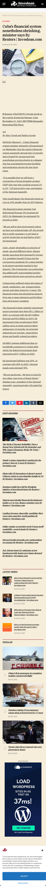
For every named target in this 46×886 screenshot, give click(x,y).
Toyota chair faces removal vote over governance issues (25, 748)
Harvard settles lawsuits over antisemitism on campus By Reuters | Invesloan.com (22, 541)
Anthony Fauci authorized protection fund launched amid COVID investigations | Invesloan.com (28, 597)
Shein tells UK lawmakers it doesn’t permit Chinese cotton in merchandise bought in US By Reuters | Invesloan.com (22, 476)
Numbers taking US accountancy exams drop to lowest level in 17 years (25, 711)
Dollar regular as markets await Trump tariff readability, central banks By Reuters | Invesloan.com (22, 529)
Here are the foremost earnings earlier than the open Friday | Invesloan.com (26, 627)
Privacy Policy (23, 883)
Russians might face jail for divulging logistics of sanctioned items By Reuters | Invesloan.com (21, 490)
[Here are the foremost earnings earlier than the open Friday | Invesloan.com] (7, 627)
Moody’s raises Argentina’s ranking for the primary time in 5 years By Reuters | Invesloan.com (21, 463)
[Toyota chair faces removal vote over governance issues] (23, 732)
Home (4, 15)
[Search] (42, 4)
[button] (42, 850)
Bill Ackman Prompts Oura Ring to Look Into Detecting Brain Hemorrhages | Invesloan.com (27, 612)
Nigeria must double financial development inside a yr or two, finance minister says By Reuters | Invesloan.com (22, 503)
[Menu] (4, 4)
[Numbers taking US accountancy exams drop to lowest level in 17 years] (23, 695)
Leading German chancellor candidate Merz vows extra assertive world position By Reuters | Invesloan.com (22, 516)
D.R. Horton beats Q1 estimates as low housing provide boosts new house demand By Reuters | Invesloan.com (22, 553)
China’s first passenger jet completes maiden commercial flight (25, 674)
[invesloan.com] (24, 4)
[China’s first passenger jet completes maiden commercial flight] (23, 658)
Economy (6, 21)
